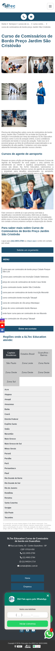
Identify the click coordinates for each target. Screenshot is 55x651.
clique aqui (31, 241)
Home (27, 578)
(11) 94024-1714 (28, 562)
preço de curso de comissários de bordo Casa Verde (24, 282)
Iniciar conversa (27, 623)
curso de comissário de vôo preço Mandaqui (21, 303)
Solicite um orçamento (27, 250)
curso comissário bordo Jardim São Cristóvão (21, 287)
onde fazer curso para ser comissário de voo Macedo (25, 313)
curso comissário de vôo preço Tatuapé (19, 319)
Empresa (27, 586)
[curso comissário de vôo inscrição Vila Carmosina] (40, 64)
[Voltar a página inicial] (9, 6)
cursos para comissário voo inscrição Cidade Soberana (26, 277)
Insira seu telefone (28, 609)
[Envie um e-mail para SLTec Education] (31, 17)
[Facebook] (27, 630)
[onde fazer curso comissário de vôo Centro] (14, 118)
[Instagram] (21, 630)
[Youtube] (33, 630)
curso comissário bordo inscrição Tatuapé (20, 298)
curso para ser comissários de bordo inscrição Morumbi (26, 292)
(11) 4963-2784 (28, 557)
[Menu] (50, 6)
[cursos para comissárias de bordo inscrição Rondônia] (14, 91)
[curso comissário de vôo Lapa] (40, 91)
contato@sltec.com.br (28, 566)
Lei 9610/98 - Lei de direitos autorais (37, 528)
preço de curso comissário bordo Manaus (20, 308)
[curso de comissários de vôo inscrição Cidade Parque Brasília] (14, 64)
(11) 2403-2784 (17, 241)
